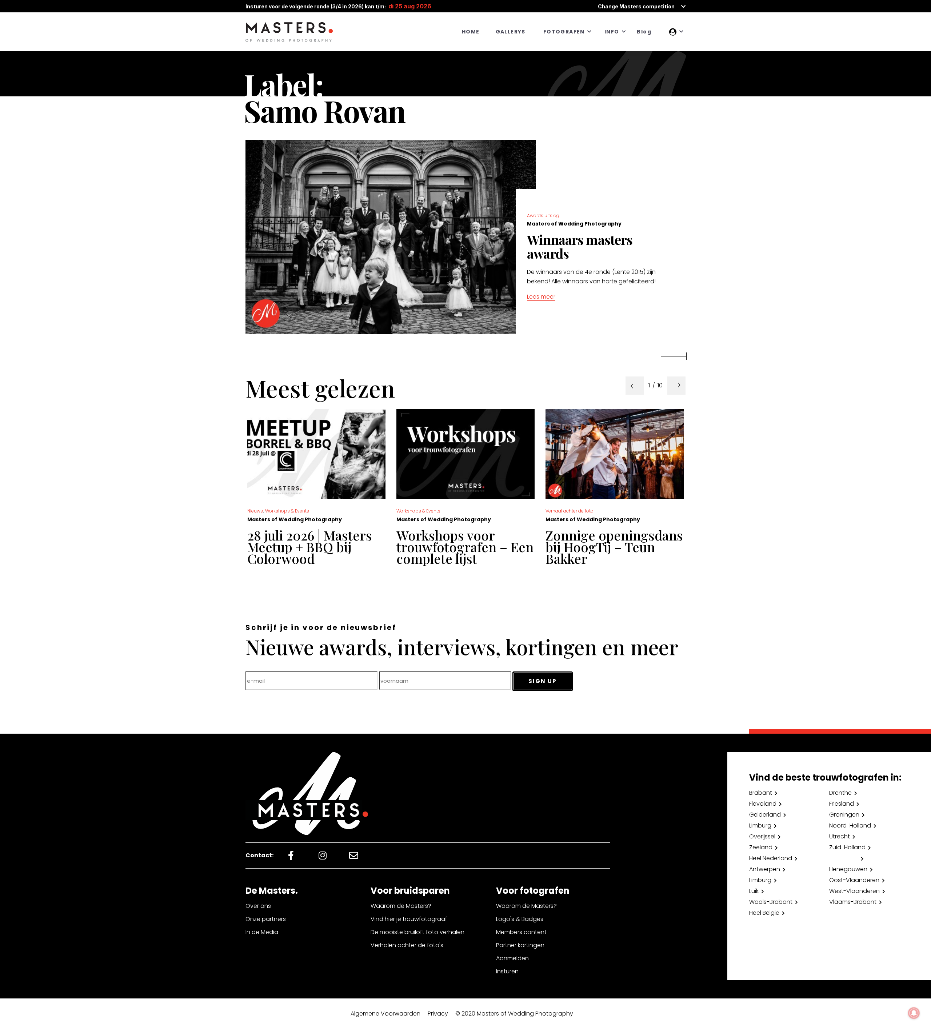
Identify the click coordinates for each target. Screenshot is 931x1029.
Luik (754, 891)
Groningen (844, 814)
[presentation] (635, 385)
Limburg (760, 825)
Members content (521, 932)
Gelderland (765, 814)
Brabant (760, 793)
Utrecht (839, 836)
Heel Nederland (770, 858)
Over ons (258, 906)
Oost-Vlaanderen (854, 880)
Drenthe (840, 793)
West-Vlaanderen (854, 891)
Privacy (438, 1013)
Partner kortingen (520, 945)
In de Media (261, 932)
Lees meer (541, 296)
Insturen (507, 971)
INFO (611, 31)
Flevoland (762, 803)
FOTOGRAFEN (564, 31)
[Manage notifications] (914, 1013)
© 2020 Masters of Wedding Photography (514, 1013)
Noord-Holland (850, 825)
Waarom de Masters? (401, 906)
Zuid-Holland (847, 847)
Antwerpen (764, 869)
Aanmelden (512, 958)
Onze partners (265, 919)
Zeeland (760, 847)
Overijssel (762, 836)
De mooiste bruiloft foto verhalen (417, 932)
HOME (471, 31)
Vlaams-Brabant (852, 902)
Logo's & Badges (519, 919)
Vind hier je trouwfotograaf (409, 919)
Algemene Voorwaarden (385, 1013)
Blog (644, 31)
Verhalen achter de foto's (407, 945)
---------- (843, 858)
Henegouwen (848, 869)
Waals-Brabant (770, 902)
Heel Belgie (764, 913)
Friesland (841, 803)
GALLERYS (511, 31)
